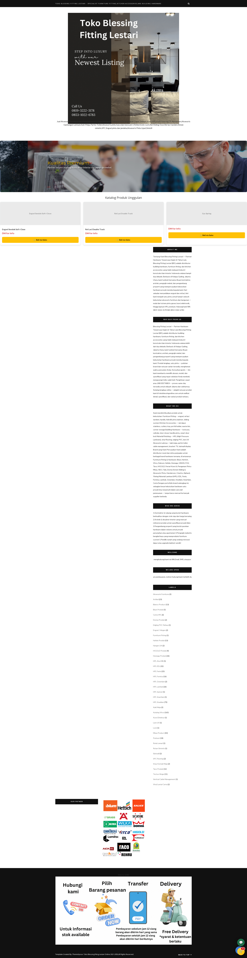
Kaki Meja (157, 707)
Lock (155, 728)
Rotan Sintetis (159, 748)
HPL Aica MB (158, 661)
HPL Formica (158, 676)
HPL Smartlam (158, 697)
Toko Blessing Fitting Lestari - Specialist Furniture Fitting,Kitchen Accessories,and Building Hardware (108, 3)
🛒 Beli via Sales (40, 240)
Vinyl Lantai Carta (160, 784)
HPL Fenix (157, 671)
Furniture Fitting (159, 635)
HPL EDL (156, 666)
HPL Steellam (158, 702)
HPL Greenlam (159, 681)
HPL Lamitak (158, 687)
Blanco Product (159, 604)
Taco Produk (158, 769)
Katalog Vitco (158, 712)
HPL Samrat (157, 692)
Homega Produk (159, 656)
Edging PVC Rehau (160, 625)
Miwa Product (158, 733)
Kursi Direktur (158, 717)
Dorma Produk (159, 620)
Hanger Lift (157, 645)
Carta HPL (157, 615)
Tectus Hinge (158, 774)
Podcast (156, 738)
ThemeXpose (77, 954)
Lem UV (156, 723)
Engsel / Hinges (159, 630)
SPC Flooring (158, 759)
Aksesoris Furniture (161, 594)
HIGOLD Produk (159, 651)
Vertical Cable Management (164, 779)
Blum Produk (158, 610)
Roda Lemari (158, 743)
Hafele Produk (159, 640)
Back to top (184, 955)
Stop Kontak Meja (160, 764)
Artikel (155, 599)
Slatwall (156, 753)
